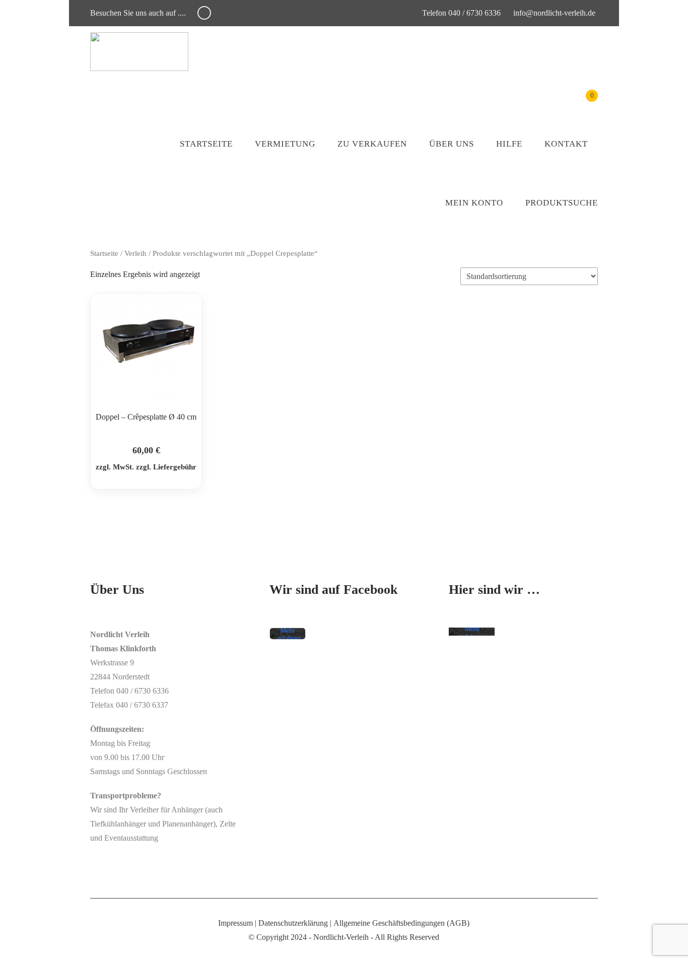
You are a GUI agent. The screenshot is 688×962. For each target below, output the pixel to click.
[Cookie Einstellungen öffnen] (22, 949)
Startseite (206, 144)
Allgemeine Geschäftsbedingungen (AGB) (401, 923)
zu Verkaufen (372, 144)
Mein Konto (474, 203)
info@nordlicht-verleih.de (554, 13)
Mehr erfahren (289, 635)
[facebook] (204, 13)
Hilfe (509, 144)
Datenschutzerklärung (293, 923)
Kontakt (566, 144)
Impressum (235, 923)
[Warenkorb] (584, 103)
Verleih (135, 253)
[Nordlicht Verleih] (139, 51)
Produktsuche (561, 203)
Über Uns (451, 144)
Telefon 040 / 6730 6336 (460, 13)
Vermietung (285, 144)
